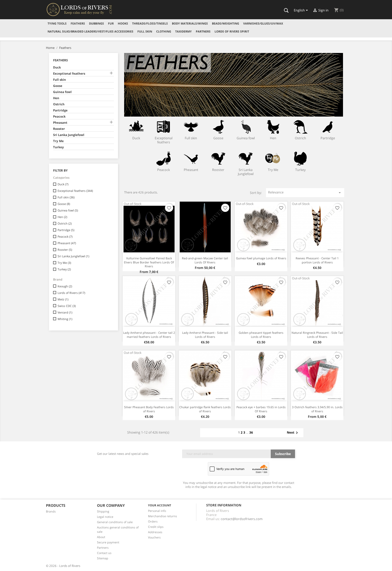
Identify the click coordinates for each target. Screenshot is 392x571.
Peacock (59, 116)
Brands (51, 511)
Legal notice (105, 517)
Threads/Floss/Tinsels (150, 23)
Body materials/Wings (190, 23)
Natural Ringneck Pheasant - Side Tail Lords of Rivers (317, 335)
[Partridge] (328, 127)
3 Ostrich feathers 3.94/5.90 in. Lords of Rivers (317, 409)
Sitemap (102, 558)
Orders (153, 521)
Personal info (157, 511)
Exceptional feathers (69, 73)
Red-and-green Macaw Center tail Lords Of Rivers (205, 260)
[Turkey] (300, 158)
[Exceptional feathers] (163, 127)
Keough (65, 286)
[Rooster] (218, 158)
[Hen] (273, 127)
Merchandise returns (162, 516)
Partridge (60, 110)
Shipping (103, 511)
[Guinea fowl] (245, 127)
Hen (56, 98)
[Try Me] (273, 158)
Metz (63, 299)
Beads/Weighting (225, 23)
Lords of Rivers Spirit (232, 31)
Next (293, 432)
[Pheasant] (191, 158)
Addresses (155, 532)
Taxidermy (183, 31)
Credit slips (156, 527)
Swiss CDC (67, 306)
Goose (57, 86)
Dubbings (96, 23)
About (101, 537)
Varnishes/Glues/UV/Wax (263, 23)
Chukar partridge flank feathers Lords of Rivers (205, 409)
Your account (159, 505)
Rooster (59, 129)
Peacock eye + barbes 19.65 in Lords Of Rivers (261, 409)
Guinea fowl (62, 92)
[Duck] (136, 127)
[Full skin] (191, 127)
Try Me (58, 141)
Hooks (123, 23)
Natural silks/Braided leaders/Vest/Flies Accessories (90, 31)
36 (251, 432)
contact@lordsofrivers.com (242, 519)
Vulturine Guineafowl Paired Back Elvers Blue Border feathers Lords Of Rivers (149, 262)
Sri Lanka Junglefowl (68, 135)
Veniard (65, 312)
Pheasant (60, 122)
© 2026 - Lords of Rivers (63, 566)
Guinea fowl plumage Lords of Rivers (261, 258)
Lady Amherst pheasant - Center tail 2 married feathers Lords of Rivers (149, 335)
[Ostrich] (300, 127)
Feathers (78, 23)
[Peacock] (163, 158)
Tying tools (57, 23)
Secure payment (108, 542)
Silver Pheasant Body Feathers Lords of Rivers (149, 409)
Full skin (144, 31)
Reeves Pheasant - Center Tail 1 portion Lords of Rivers (317, 260)
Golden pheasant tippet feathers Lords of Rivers (261, 335)
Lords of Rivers (71, 293)
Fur (111, 23)
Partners (203, 31)
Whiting (65, 319)
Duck (57, 67)
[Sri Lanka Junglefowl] (245, 158)
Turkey (58, 147)
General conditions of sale (115, 522)
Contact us (104, 553)
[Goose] (218, 127)
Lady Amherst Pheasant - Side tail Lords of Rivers (205, 335)
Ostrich (59, 104)
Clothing (163, 31)
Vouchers (154, 537)
